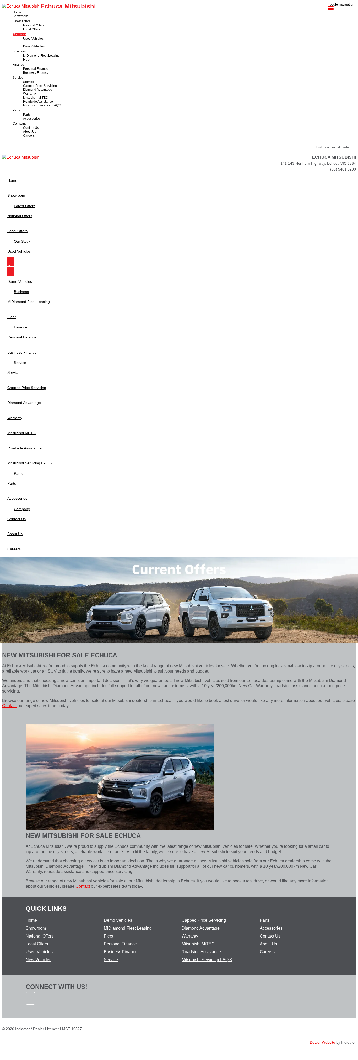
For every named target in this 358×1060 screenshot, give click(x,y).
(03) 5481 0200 (343, 169)
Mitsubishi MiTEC (198, 944)
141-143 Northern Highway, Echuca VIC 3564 (318, 163)
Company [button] (19, 123)
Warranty (190, 936)
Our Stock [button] (19, 34)
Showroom (36, 928)
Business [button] (19, 51)
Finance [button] (18, 64)
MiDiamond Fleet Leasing (128, 928)
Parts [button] (16, 110)
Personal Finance (120, 944)
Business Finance (120, 952)
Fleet (108, 936)
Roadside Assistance (201, 952)
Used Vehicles (39, 952)
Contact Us (270, 936)
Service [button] (18, 77)
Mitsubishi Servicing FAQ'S (207, 959)
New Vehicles (38, 959)
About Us (268, 944)
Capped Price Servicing (204, 920)
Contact (9, 706)
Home (31, 920)
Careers (267, 952)
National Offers (39, 936)
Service (111, 959)
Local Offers (37, 944)
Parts (264, 920)
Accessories (271, 928)
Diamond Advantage (201, 928)
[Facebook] (31, 1007)
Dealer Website (322, 1042)
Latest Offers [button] (21, 21)
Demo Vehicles (118, 920)
